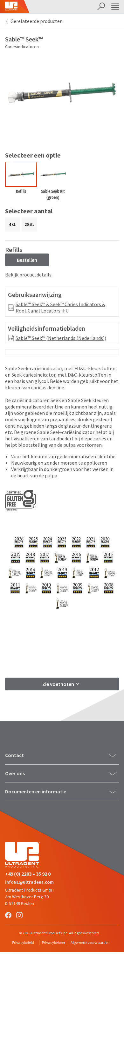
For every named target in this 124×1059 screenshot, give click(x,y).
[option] (21, 182)
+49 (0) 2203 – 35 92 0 (28, 874)
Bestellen (27, 260)
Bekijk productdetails (28, 274)
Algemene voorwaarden (90, 942)
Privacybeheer (53, 942)
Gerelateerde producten (36, 21)
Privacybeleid (23, 942)
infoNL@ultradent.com (29, 882)
